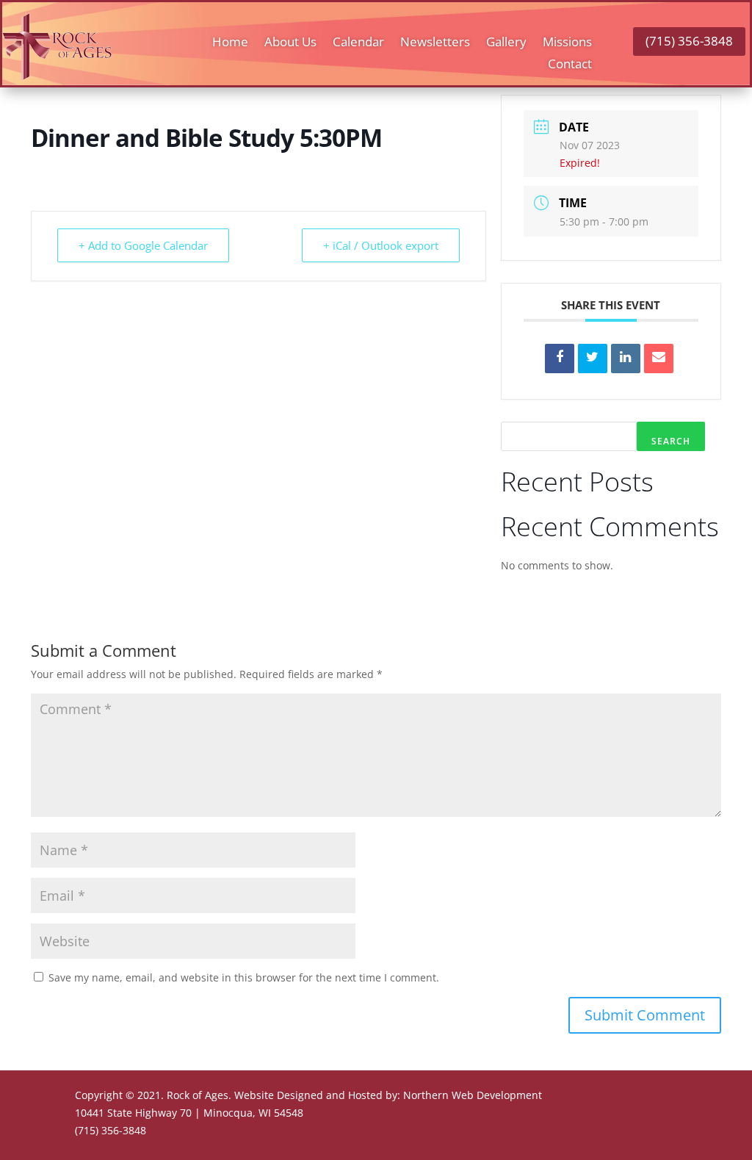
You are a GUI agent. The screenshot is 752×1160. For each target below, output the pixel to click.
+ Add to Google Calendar (143, 245)
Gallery (506, 43)
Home (230, 43)
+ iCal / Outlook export (380, 245)
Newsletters (435, 43)
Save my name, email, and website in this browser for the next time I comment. (243, 977)
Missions (567, 43)
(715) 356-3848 (689, 40)
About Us (290, 43)
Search (670, 441)
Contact (570, 65)
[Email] (658, 358)
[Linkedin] (625, 358)
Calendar (358, 43)
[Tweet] (592, 358)
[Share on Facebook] (559, 358)
